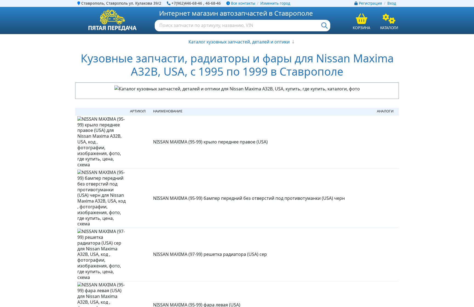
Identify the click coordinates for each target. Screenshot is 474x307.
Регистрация (370, 3)
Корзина (361, 27)
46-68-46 (213, 3)
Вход (391, 3)
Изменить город (275, 3)
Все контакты (242, 3)
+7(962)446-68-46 (186, 3)
